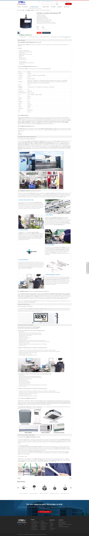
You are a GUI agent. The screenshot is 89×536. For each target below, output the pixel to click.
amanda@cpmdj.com (63, 521)
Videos (43, 1)
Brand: (38, 27)
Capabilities (47, 1)
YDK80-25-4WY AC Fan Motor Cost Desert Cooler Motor (54, 493)
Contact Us (51, 529)
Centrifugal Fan (43, 522)
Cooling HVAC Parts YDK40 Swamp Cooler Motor (24, 493)
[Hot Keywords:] (57, 4)
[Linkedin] (20, 524)
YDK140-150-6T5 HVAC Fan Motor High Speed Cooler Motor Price (44, 493)
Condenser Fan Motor (35, 526)
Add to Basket (47, 32)
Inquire (39, 32)
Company (38, 1)
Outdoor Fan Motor (34, 525)
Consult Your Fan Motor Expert (44, 511)
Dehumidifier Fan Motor (44, 523)
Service (52, 1)
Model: (38, 26)
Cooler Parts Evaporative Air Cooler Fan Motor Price (34, 493)
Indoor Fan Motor (34, 523)
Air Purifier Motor (43, 529)
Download (56, 1)
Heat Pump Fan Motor (35, 529)
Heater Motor (43, 525)
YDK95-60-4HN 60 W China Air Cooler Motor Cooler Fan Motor (65, 493)
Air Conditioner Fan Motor (35, 522)
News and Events (62, 1)
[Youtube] (24, 524)
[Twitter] (22, 524)
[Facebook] (19, 524)
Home (51, 521)
